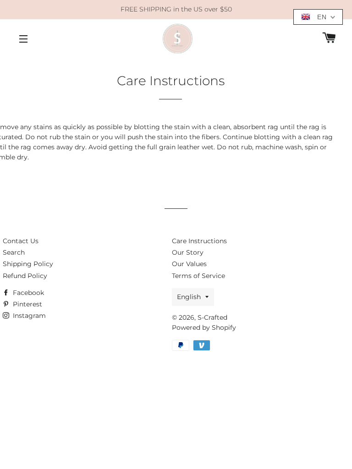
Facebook (27, 293)
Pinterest (26, 304)
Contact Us (20, 241)
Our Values (189, 264)
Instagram (28, 315)
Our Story (188, 252)
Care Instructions (199, 241)
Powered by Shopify (204, 327)
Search (14, 252)
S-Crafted (212, 317)
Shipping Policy (28, 264)
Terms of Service (198, 276)
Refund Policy (25, 276)
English (189, 297)
